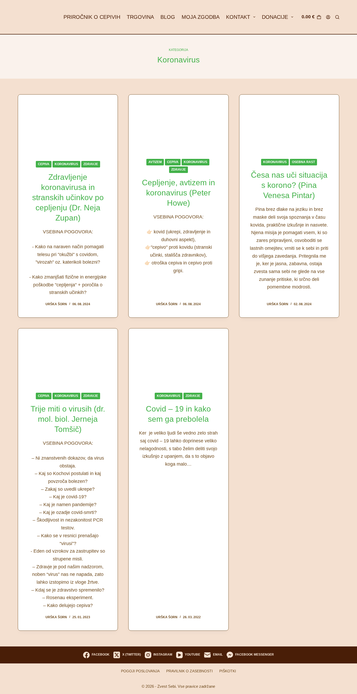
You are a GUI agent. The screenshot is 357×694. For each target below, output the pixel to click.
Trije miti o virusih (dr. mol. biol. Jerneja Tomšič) (68, 418)
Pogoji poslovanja (140, 671)
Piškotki (227, 671)
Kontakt (238, 17)
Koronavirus (66, 164)
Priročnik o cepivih (92, 17)
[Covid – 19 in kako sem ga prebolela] (178, 356)
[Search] (337, 17)
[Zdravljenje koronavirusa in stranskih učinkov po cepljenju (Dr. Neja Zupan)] (68, 124)
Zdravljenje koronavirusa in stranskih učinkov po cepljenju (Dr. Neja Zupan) (68, 197)
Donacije (275, 17)
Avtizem (155, 162)
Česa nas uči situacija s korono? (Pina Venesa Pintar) (289, 185)
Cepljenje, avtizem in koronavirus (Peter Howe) (178, 192)
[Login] (328, 17)
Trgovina (140, 17)
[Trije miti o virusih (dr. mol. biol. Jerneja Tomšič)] (68, 356)
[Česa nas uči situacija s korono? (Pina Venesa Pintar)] (289, 123)
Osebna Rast (303, 162)
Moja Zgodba (201, 17)
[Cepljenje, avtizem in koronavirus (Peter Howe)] (178, 123)
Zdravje (90, 164)
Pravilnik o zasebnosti (189, 671)
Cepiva (43, 164)
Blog (167, 17)
